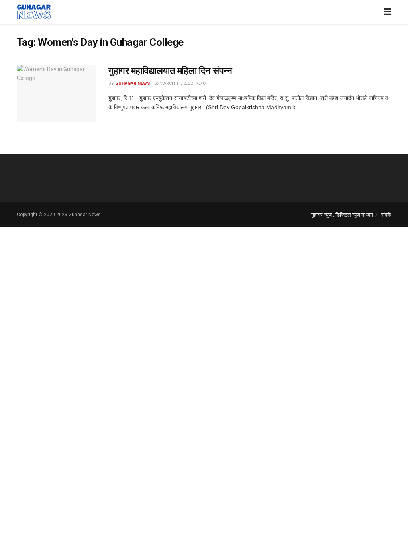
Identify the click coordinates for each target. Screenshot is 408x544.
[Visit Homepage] (34, 12)
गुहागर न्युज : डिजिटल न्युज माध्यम (342, 215)
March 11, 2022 (175, 83)
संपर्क (386, 215)
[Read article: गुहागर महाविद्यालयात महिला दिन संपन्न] (56, 93)
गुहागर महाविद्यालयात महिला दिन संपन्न (170, 70)
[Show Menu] (387, 12)
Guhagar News (132, 83)
